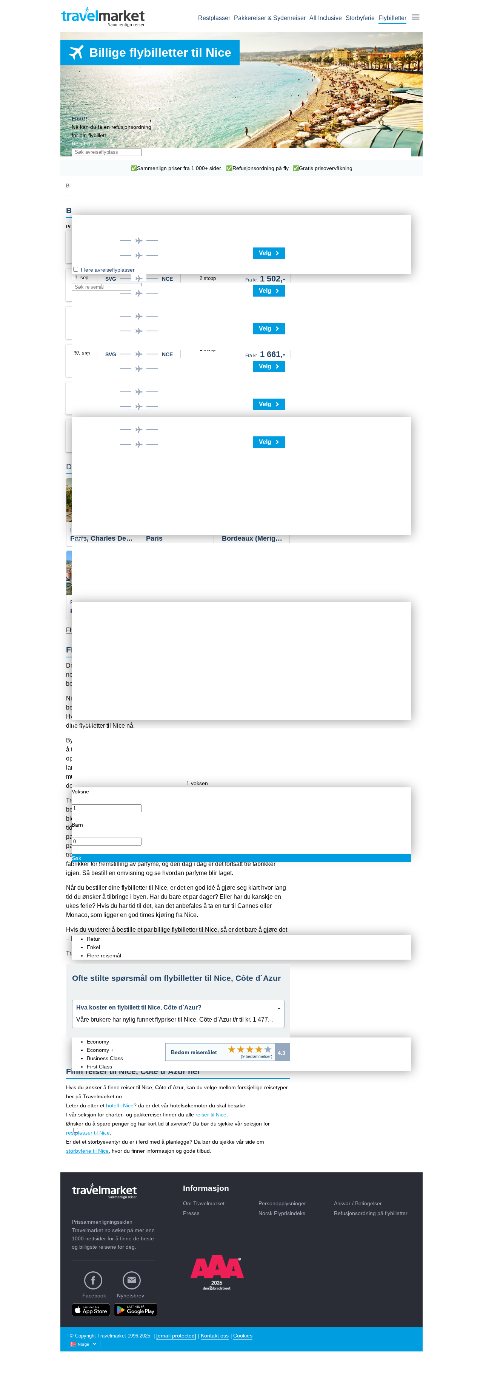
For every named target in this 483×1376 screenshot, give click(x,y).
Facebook (94, 1296)
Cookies (242, 1336)
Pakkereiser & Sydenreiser (270, 18)
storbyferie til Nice (87, 1151)
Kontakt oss (215, 1336)
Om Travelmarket (204, 1203)
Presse (191, 1213)
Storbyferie (360, 18)
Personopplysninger (282, 1203)
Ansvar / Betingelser (358, 1203)
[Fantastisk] (267, 1049)
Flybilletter (392, 18)
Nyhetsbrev (130, 1296)
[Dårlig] (231, 1049)
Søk (76, 858)
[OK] (249, 1049)
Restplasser (214, 18)
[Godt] (258, 1049)
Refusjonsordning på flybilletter (371, 1213)
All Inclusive (325, 18)
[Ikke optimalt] (240, 1049)
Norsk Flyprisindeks (281, 1213)
